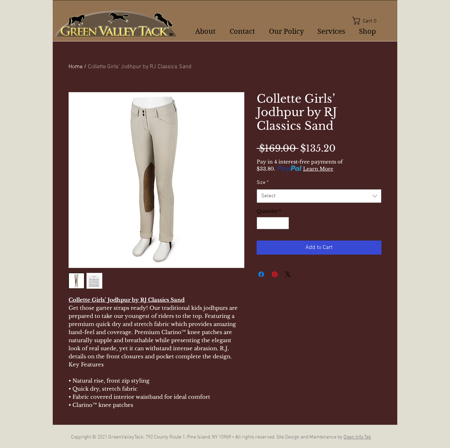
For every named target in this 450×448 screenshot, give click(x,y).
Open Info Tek (357, 437)
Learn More (318, 169)
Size (263, 183)
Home (76, 66)
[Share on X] (288, 274)
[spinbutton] (273, 223)
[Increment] (284, 223)
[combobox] (319, 196)
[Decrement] (262, 223)
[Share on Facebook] (261, 274)
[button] (366, 21)
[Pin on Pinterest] (274, 274)
